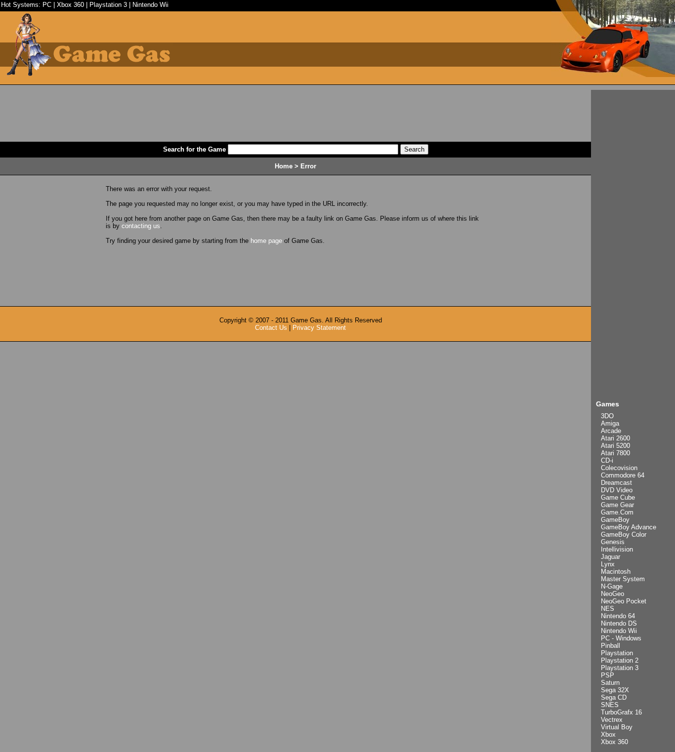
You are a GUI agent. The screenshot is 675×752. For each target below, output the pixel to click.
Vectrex (612, 719)
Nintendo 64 (618, 616)
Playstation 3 (108, 4)
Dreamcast (616, 482)
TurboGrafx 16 (621, 712)
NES (607, 608)
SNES (610, 705)
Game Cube (618, 497)
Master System (623, 579)
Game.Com (617, 512)
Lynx (608, 564)
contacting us (141, 226)
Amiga (610, 423)
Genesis (613, 542)
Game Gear (617, 505)
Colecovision (619, 468)
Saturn (610, 682)
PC (46, 4)
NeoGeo (612, 593)
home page (266, 240)
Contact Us (271, 327)
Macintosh (616, 571)
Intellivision (617, 549)
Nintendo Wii (150, 4)
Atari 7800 (615, 453)
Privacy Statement (319, 327)
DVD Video (617, 490)
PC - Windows (621, 638)
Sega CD (614, 697)
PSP (607, 675)
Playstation (617, 653)
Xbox (608, 734)
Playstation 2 (619, 660)
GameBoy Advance (628, 527)
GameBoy (615, 519)
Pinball (610, 645)
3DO (607, 416)
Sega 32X (615, 690)
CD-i (607, 460)
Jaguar (610, 556)
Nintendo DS (619, 623)
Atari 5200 (615, 445)
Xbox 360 (70, 4)
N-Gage (612, 586)
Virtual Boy (617, 727)
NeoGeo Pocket (623, 601)
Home (284, 166)
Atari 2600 (615, 438)
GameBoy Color (623, 534)
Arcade (611, 431)
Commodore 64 (622, 475)
